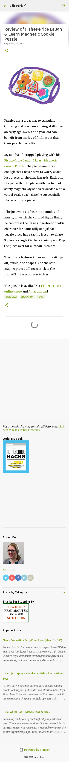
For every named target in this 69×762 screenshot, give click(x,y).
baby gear (11, 297)
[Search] (64, 5)
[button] (6, 50)
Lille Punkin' (18, 5)
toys (40, 297)
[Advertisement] (34, 379)
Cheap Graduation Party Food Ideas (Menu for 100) (32, 640)
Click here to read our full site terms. (34, 428)
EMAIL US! (9, 569)
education (27, 297)
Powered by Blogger (37, 749)
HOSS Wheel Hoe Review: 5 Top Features (26, 712)
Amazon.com (37, 291)
